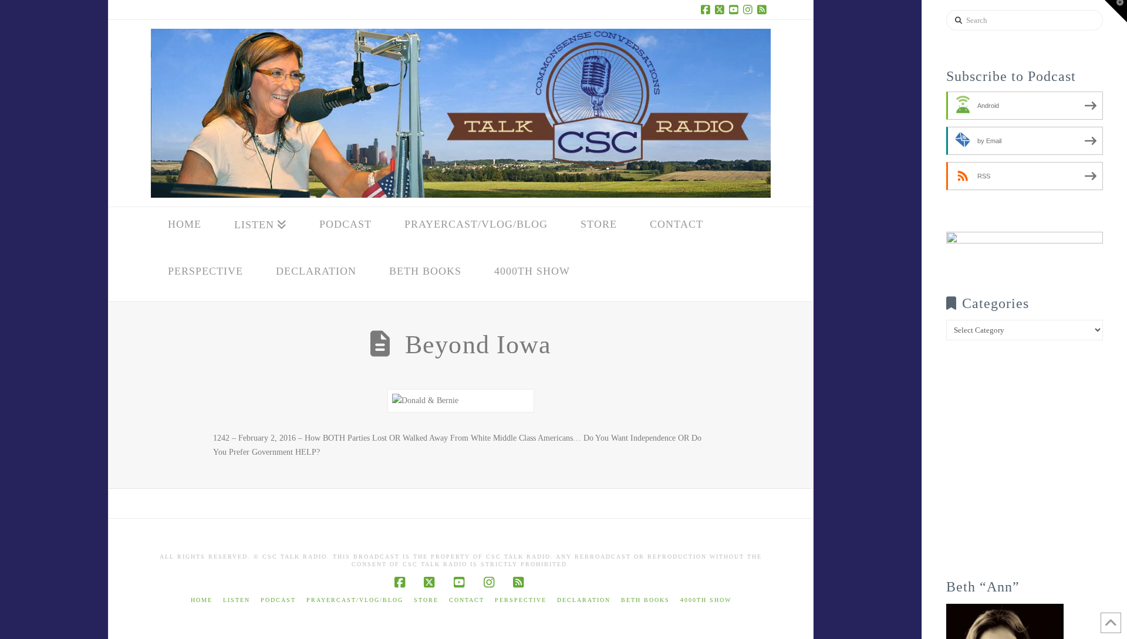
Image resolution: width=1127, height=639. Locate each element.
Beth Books (645, 600)
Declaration (583, 600)
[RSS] (764, 9)
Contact (466, 600)
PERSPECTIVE (520, 600)
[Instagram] (750, 9)
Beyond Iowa (478, 344)
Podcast (278, 600)
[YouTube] (735, 9)
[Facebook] (707, 9)
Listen (236, 600)
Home (201, 600)
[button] (1116, 11)
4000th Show (705, 600)
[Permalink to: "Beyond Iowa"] (460, 401)
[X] (721, 9)
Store (426, 600)
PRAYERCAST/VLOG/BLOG (354, 600)
